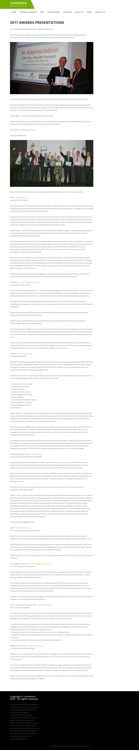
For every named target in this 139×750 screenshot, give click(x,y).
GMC (42, 12)
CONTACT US (100, 12)
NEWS (89, 12)
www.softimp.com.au (23, 528)
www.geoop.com (21, 198)
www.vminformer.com (36, 646)
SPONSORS (67, 12)
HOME (13, 12)
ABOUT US (79, 12)
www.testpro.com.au (45, 605)
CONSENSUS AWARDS (28, 12)
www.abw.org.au (37, 454)
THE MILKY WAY (53, 12)
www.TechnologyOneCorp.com (40, 564)
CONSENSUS (18, 3)
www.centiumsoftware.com (29, 282)
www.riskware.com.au (25, 354)
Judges (33, 130)
